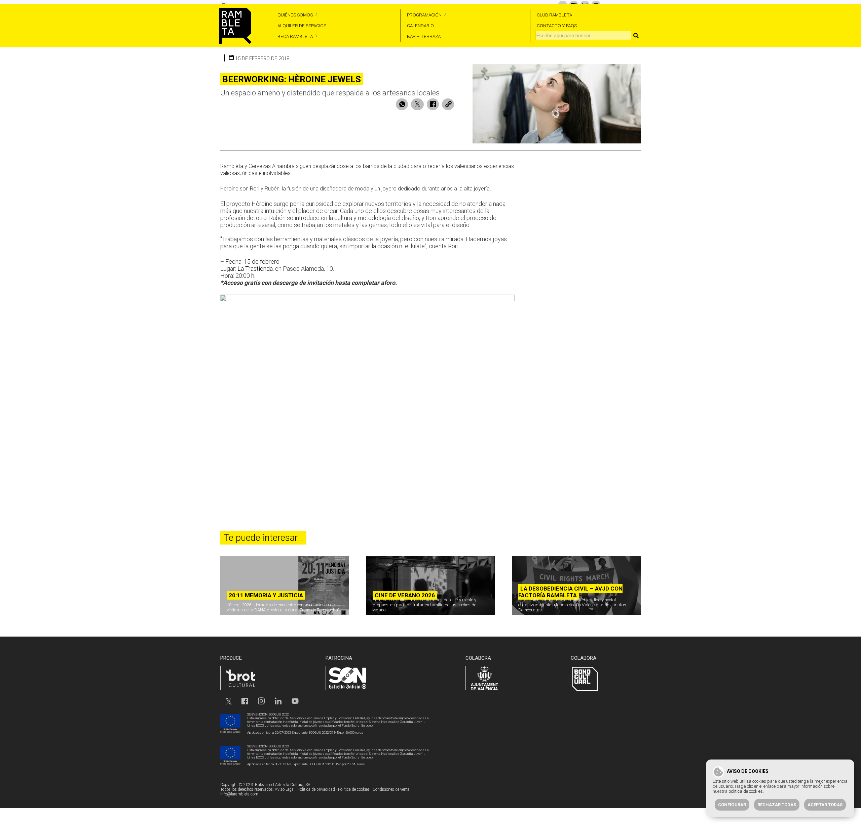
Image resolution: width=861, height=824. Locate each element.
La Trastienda (255, 268)
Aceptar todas (825, 804)
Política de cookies (354, 789)
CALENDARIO (420, 25)
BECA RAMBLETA (295, 36)
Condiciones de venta (391, 789)
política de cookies (745, 791)
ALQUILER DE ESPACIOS (301, 25)
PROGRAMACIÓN (424, 14)
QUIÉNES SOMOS (295, 14)
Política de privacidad (316, 789)
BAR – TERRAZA (424, 36)
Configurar (732, 804)
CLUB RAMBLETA (554, 14)
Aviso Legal (285, 789)
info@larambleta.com (239, 794)
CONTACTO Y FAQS (557, 25)
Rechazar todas (776, 804)
